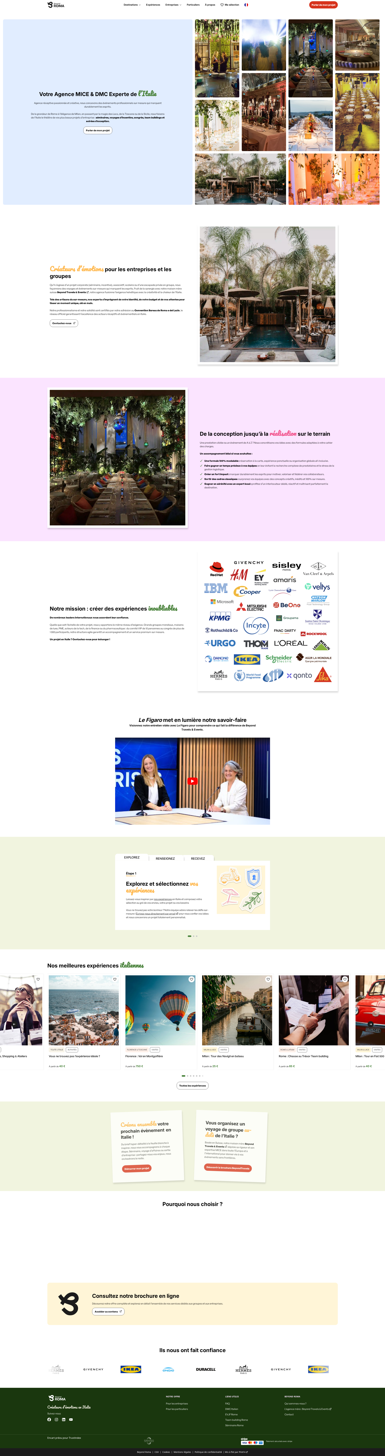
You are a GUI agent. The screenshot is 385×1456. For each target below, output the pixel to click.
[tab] (189, 936)
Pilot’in (242, 1452)
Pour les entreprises (177, 1403)
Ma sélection (232, 4)
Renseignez (165, 858)
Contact (289, 1414)
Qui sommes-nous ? (295, 1403)
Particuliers (193, 4)
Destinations (131, 4)
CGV (157, 1452)
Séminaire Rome (234, 1425)
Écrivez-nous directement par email (155, 913)
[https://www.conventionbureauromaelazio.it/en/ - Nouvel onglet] (149, 1441)
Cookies (166, 1452)
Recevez (198, 858)
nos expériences (163, 899)
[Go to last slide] (14, 1024)
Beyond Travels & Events (71, 292)
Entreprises (171, 4)
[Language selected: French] (247, 5)
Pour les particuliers (177, 1408)
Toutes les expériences (192, 1085)
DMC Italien (231, 1408)
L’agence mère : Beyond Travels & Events (307, 1408)
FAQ (227, 1403)
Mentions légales (182, 1452)
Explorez (131, 857)
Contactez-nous (82, 639)
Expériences (153, 4)
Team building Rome (236, 1419)
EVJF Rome (231, 1414)
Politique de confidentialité (208, 1452)
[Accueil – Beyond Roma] (55, 5)
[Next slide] (371, 1024)
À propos (210, 4)
